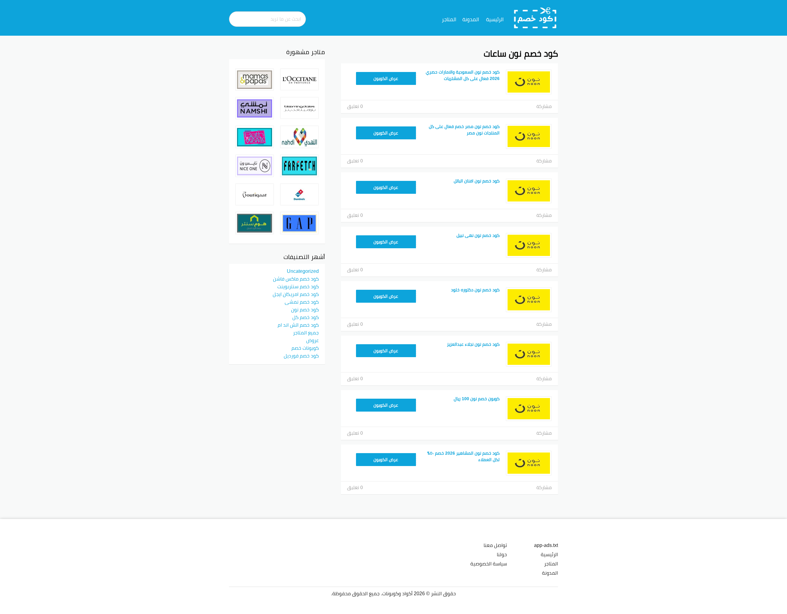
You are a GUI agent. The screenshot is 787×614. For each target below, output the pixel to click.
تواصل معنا (495, 545)
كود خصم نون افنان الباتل (477, 181)
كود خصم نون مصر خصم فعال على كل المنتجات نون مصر (464, 129)
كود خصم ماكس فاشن (296, 279)
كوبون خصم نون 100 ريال (477, 399)
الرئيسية (495, 19)
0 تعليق (355, 106)
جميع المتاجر (306, 332)
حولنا (502, 554)
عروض (312, 340)
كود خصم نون (305, 309)
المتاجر (449, 19)
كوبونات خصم (305, 348)
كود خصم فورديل (301, 356)
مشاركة (544, 106)
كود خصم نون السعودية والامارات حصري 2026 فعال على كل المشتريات (463, 75)
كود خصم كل (305, 317)
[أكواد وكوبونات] (535, 18)
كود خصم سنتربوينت (298, 286)
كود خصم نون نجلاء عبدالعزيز (473, 344)
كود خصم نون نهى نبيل (478, 235)
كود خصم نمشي (302, 302)
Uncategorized (303, 271)
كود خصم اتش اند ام (298, 325)
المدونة (470, 19)
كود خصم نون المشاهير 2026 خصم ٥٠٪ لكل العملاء (463, 456)
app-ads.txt (546, 545)
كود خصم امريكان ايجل (296, 294)
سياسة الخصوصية (488, 563)
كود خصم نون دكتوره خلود (475, 290)
